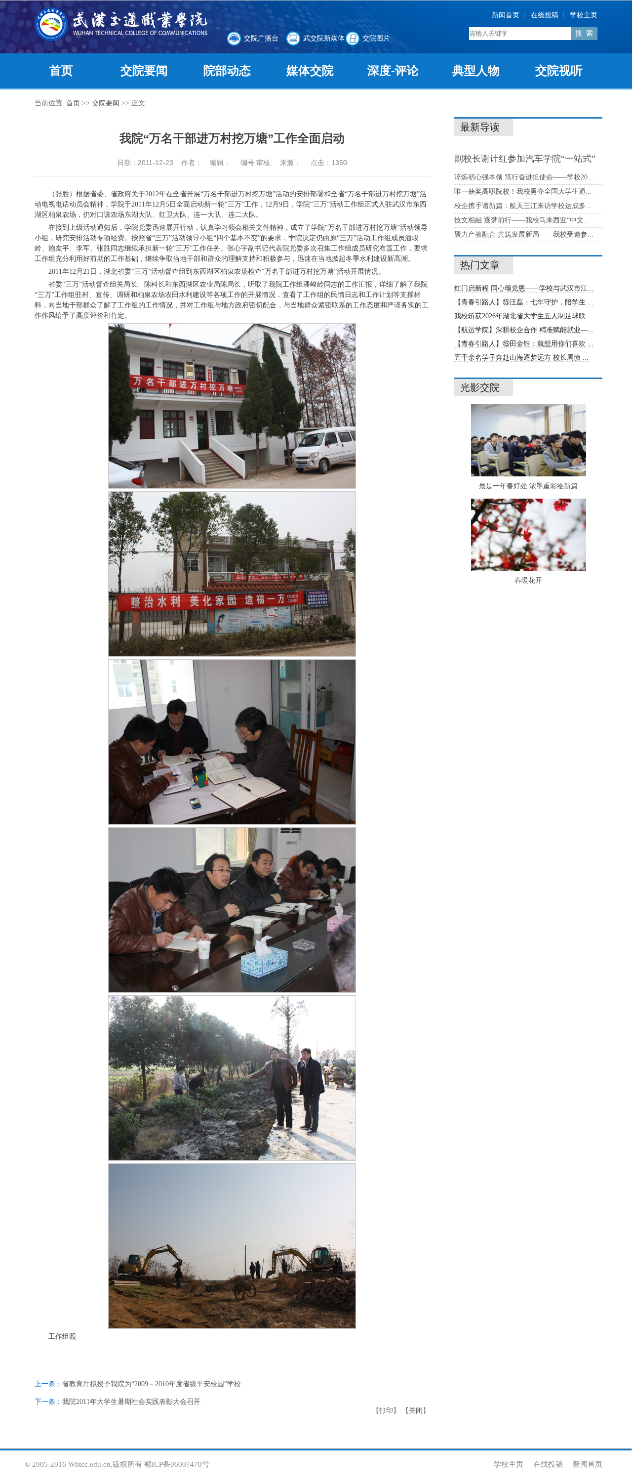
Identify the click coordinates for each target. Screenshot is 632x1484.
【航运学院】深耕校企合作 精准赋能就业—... (523, 330)
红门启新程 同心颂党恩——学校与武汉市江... (523, 288)
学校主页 (583, 15)
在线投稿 (544, 15)
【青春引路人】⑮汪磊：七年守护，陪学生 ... (523, 302)
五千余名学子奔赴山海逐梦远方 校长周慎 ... (521, 357)
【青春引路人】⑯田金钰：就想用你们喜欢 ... (523, 343)
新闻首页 (505, 15)
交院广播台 (261, 38)
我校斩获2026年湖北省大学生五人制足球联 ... (523, 316)
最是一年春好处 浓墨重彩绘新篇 (528, 486)
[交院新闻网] (121, 38)
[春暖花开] (528, 568)
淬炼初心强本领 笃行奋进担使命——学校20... (523, 177)
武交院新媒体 (324, 38)
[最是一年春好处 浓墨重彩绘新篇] (528, 474)
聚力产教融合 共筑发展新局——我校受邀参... (523, 234)
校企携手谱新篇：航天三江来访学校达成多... (523, 206)
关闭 (416, 1410)
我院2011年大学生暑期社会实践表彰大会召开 (131, 1401)
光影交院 (480, 387)
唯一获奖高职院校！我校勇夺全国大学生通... (523, 191)
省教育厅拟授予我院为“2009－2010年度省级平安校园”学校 (151, 1384)
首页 (73, 103)
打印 (386, 1410)
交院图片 (376, 38)
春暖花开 (528, 580)
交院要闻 (105, 103)
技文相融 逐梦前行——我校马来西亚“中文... (522, 220)
